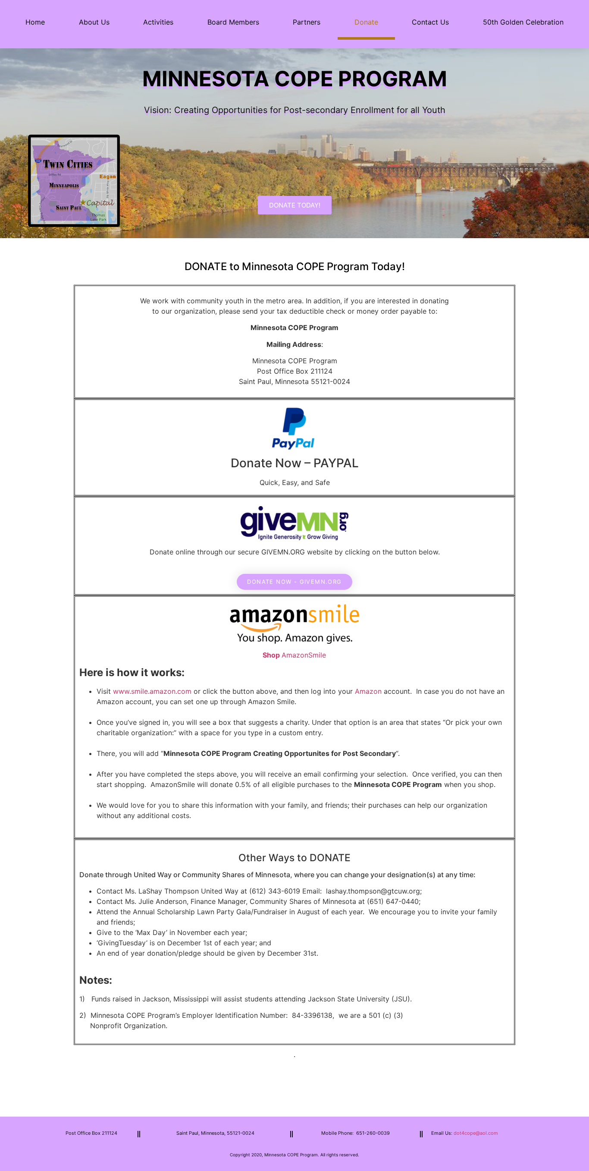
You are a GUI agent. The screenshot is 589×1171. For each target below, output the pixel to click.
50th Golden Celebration (523, 22)
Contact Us (430, 22)
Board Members (233, 22)
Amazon (368, 691)
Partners (306, 22)
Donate (366, 22)
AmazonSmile (305, 655)
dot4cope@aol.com (476, 1133)
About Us (94, 22)
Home (35, 22)
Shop (272, 655)
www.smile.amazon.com (152, 691)
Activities (158, 22)
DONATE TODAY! (294, 205)
